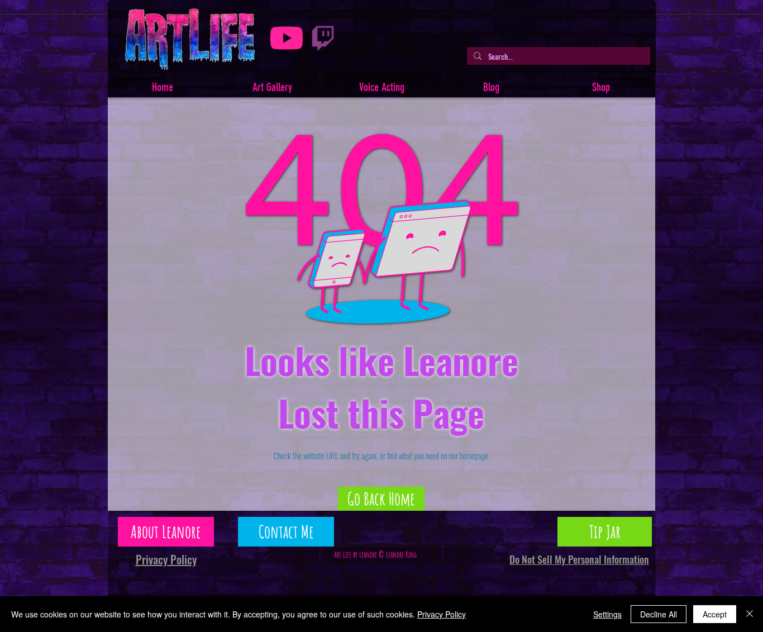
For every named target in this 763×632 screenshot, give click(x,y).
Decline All (658, 614)
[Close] (749, 614)
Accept (715, 614)
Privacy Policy (441, 614)
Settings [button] (607, 614)
